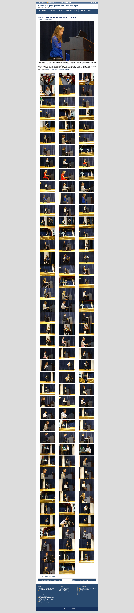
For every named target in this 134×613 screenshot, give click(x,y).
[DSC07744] (66, 413)
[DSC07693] (66, 270)
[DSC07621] (47, 79)
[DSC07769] (66, 485)
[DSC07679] (86, 222)
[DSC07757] (47, 449)
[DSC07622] (66, 79)
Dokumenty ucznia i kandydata (64, 591)
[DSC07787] (47, 545)
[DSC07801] (47, 568)
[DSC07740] (66, 401)
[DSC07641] (86, 126)
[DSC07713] (86, 329)
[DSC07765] (66, 473)
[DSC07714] (47, 341)
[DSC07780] (86, 509)
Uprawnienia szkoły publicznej (64, 588)
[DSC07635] (47, 114)
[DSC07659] (86, 174)
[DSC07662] (66, 186)
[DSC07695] (47, 282)
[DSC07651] (47, 162)
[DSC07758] (66, 449)
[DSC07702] (86, 294)
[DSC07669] (86, 198)
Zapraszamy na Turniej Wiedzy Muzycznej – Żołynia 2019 (84, 580)
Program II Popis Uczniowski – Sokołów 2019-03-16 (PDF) (57, 69)
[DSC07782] (66, 521)
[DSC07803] (66, 568)
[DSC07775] (66, 497)
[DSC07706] (47, 318)
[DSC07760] (47, 461)
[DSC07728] (86, 365)
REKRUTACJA (68, 2)
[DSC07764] (47, 473)
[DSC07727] (66, 365)
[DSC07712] (66, 329)
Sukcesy (75, 10)
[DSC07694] (86, 270)
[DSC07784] (47, 533)
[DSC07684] (47, 246)
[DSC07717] (66, 341)
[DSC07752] (66, 437)
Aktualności (44, 10)
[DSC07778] (47, 509)
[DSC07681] (66, 234)
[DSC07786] (86, 533)
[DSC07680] (47, 234)
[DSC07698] (86, 282)
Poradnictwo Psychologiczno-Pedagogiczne (87, 592)
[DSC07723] (86, 353)
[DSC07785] (66, 533)
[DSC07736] (66, 389)
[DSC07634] (86, 102)
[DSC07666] (47, 198)
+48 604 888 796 (42, 2)
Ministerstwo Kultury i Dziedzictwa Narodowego (88, 588)
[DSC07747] (47, 425)
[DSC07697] (66, 282)
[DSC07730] (66, 377)
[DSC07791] (86, 545)
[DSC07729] (47, 377)
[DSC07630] (66, 90)
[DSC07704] (66, 306)
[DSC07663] (86, 186)
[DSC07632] (47, 102)
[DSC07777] (86, 497)
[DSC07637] (86, 114)
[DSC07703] (47, 306)
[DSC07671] (66, 210)
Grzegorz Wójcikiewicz (48, 19)
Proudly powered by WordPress (61, 610)
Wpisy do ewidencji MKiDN (63, 589)
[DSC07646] (86, 138)
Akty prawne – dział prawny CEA (85, 591)
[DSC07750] (86, 425)
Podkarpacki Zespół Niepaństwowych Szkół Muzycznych (58, 6)
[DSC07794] (86, 557)
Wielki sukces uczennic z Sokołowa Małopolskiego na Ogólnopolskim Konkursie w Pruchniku (46, 602)
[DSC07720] (47, 353)
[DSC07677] (47, 222)
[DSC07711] (47, 329)
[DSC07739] (47, 401)
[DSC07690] (66, 258)
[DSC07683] (86, 234)
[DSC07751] (47, 437)
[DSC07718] (86, 341)
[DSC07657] (66, 174)
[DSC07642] (47, 138)
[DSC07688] (86, 246)
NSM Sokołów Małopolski (51, 576)
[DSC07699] (47, 294)
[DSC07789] (66, 545)
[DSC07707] (66, 318)
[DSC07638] (47, 126)
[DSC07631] (86, 90)
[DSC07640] (66, 126)
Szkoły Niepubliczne (83, 590)
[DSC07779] (66, 509)
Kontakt (39, 12)
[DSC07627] (47, 90)
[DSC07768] (47, 485)
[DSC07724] (47, 365)
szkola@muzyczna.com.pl (52, 2)
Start (39, 10)
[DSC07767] (86, 473)
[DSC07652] (66, 162)
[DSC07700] (66, 294)
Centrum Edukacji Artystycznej (85, 589)
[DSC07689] (47, 258)
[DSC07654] (86, 162)
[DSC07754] (86, 437)
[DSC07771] (86, 485)
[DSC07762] (66, 461)
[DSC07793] (66, 557)
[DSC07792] (47, 557)
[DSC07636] (66, 114)
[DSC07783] (86, 521)
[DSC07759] (86, 449)
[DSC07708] (86, 318)
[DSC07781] (47, 521)
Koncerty (89, 10)
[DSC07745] (86, 413)
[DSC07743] (47, 413)
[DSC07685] (66, 246)
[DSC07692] (47, 270)
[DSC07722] (66, 353)
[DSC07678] (66, 222)
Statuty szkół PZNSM (63, 590)
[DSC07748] (66, 425)
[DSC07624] (86, 79)
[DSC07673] (86, 210)
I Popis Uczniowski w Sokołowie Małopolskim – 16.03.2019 (49, 580)
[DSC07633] (66, 102)
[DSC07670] (47, 210)
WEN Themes (75, 610)
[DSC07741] (86, 401)
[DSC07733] (86, 377)
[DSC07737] (86, 389)
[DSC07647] (47, 150)
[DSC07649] (86, 150)
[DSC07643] (66, 138)
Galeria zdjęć (82, 10)
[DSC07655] (47, 174)
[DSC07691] (86, 258)
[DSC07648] (66, 150)
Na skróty (92, 2)
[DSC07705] (86, 306)
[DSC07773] (47, 497)
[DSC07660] (47, 186)
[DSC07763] (86, 461)
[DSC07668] (66, 198)
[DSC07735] (47, 389)
